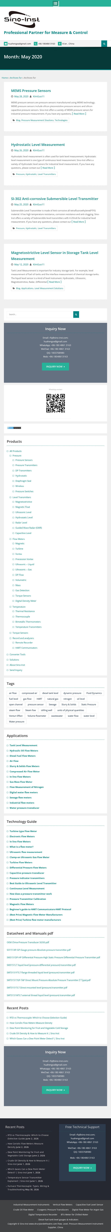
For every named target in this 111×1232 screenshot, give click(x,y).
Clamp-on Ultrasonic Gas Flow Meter (29, 857)
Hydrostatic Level (24, 517)
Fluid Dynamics (94, 693)
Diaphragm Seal (23, 480)
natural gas (52, 698)
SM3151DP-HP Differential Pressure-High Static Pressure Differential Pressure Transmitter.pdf (53, 957)
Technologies (61, 120)
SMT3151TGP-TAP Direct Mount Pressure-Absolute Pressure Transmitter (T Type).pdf (48, 980)
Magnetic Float (22, 506)
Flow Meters (19, 539)
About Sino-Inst (17, 664)
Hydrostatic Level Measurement (38, 144)
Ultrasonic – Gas (23, 569)
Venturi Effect (15, 715)
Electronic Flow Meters (22, 836)
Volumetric (20, 580)
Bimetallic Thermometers (28, 621)
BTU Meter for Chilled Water (74, 1214)
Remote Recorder (24, 642)
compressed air (29, 693)
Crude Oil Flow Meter (23, 1209)
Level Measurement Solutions (49, 288)
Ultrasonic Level (23, 512)
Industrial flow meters (22, 802)
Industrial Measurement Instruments (31, 1204)
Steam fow (30, 710)
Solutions (14, 659)
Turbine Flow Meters (21, 862)
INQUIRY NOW (81, 1167)
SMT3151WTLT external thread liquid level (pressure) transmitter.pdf (41, 995)
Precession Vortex (24, 559)
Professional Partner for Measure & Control (46, 32)
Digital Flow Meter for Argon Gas (87, 1209)
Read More (79, 113)
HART (39, 698)
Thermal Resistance (25, 611)
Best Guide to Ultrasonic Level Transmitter (33, 883)
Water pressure (16, 721)
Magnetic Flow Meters (22, 904)
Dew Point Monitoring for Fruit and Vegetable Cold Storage (39, 1028)
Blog (18, 120)
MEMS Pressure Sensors (31, 90)
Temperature (19, 606)
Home (5, 77)
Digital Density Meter (25, 600)
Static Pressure (88, 704)
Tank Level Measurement (23, 745)
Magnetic (19, 543)
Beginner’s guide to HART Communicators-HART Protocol (40, 909)
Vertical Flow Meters (62, 1204)
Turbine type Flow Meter (23, 831)
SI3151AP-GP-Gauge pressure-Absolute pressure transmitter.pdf (39, 949)
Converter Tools (17, 654)
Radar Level (21, 522)
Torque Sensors (23, 595)
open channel (16, 704)
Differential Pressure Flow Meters (28, 867)
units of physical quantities (70, 710)
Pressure (20, 174)
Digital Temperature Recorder (42, 1214)
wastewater (57, 715)
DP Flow (19, 574)
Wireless (19, 486)
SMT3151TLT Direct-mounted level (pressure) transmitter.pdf (37, 987)
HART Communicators (26, 647)
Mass (18, 585)
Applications (27, 288)
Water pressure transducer (24, 807)
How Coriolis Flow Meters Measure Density (31, 1022)
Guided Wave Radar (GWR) (28, 527)
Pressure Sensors (24, 460)
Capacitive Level (23, 533)
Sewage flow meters (20, 797)
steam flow (14, 710)
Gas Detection (22, 590)
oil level (81, 698)
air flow (13, 693)
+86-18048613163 (46, 43)
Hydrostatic (31, 174)
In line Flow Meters (20, 776)
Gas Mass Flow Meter (21, 781)
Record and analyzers (23, 638)
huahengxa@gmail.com (19, 43)
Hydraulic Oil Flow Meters (24, 750)
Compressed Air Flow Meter (25, 771)
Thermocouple (22, 616)
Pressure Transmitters (26, 465)
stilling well (46, 710)
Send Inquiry (16, 670)
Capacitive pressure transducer (27, 872)
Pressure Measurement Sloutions (37, 120)
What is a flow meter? (21, 846)
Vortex (18, 553)
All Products (16, 451)
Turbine (19, 548)
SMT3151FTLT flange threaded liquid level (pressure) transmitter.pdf (40, 972)
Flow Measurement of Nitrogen (27, 787)
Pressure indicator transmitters (27, 878)
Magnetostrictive (23, 501)
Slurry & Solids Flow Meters (24, 766)
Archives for (16, 77)
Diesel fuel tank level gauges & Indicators (58, 1219)
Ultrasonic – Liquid (24, 564)
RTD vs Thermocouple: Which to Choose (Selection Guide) (38, 1017)
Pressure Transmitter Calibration (28, 898)
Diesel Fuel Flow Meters (22, 755)
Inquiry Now (54, 366)
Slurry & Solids (69, 704)
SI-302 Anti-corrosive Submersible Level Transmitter (54, 198)
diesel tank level (50, 693)
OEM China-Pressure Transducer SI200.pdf (28, 942)
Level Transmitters (47, 174)
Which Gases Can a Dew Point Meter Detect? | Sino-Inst (37, 1038)
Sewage (52, 704)
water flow (73, 715)
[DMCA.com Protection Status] (14, 428)
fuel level (13, 698)
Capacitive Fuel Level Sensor (89, 1204)
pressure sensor (36, 704)
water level (89, 715)
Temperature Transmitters (28, 626)
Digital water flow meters (24, 792)
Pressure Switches (24, 491)
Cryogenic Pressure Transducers (53, 1209)
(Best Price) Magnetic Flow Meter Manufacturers (36, 914)
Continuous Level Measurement (27, 888)
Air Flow (14, 761)
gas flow (27, 698)
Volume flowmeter (37, 715)
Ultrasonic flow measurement (26, 852)
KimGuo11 (39, 96)
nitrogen (67, 698)
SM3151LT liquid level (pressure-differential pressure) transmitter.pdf (41, 965)
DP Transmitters (23, 470)
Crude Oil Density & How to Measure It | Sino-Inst (34, 1033)
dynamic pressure (72, 693)
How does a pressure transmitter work (31, 893)
